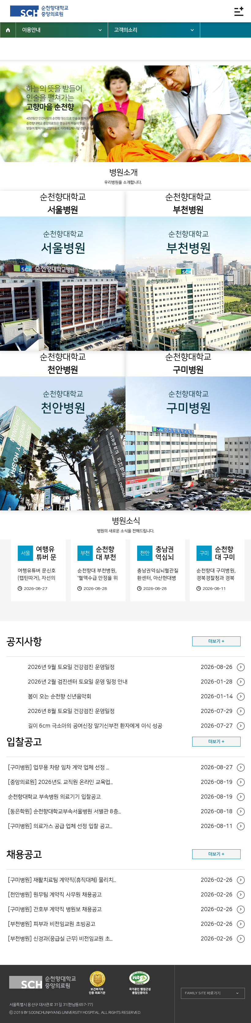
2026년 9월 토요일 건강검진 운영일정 (130, 667)
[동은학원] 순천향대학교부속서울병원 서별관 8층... (120, 812)
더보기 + (216, 641)
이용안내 (31, 30)
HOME (8, 30)
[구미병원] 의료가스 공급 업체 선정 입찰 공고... (120, 826)
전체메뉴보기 (238, 11)
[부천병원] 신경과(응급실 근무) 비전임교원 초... (120, 939)
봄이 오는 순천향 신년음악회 (130, 697)
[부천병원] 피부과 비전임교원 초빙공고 (120, 924)
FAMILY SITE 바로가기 (202, 993)
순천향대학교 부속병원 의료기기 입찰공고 (120, 797)
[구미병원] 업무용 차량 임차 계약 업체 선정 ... (120, 768)
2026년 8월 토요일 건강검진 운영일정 (130, 711)
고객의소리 (125, 30)
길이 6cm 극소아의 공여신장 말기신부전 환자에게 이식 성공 (130, 726)
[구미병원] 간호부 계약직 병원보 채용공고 (120, 909)
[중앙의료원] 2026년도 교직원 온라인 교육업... (120, 782)
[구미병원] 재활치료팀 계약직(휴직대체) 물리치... (120, 880)
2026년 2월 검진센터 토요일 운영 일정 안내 (130, 682)
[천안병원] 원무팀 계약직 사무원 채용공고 (120, 895)
